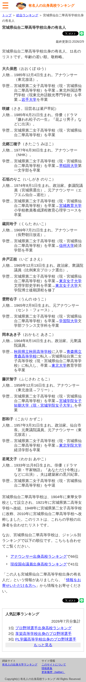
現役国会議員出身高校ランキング (38, 564)
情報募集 (47, 668)
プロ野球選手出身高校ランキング (43, 628)
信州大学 (66, 246)
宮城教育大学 (70, 206)
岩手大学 (29, 99)
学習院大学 (68, 321)
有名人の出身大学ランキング (19, 664)
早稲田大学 (68, 166)
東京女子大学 (70, 281)
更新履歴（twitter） (53, 672)
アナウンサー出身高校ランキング (38, 556)
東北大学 (59, 365)
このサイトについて (54, 664)
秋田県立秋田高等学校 (33, 352)
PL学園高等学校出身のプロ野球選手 (45, 639)
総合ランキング (27, 15)
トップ (6, 15)
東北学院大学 (70, 445)
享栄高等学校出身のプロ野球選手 (43, 634)
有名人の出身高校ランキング (51, 5)
